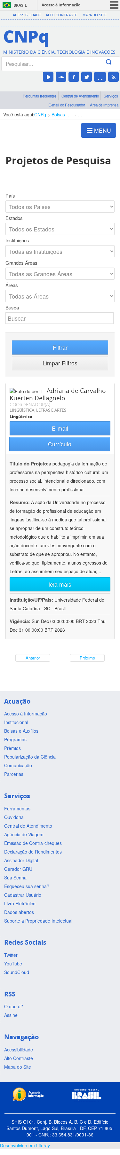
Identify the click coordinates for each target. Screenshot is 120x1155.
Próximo (87, 658)
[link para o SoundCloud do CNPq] (61, 77)
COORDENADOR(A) (30, 404)
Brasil (20, 5)
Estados (14, 218)
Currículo (59, 444)
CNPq (40, 114)
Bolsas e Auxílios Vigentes (62, 114)
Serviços (111, 95)
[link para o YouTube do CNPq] (48, 77)
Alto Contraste (61, 15)
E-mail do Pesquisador (66, 104)
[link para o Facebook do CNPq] (73, 77)
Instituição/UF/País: (32, 599)
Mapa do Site (95, 15)
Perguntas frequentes (40, 95)
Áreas (11, 285)
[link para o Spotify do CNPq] (100, 77)
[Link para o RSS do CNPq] (113, 77)
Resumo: (20, 502)
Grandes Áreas (21, 263)
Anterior (33, 658)
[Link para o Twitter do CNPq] (86, 77)
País (10, 195)
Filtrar (60, 347)
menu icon (114, 5)
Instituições (17, 240)
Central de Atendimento (80, 95)
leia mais (60, 584)
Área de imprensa (104, 104)
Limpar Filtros (60, 363)
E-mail (60, 428)
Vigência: (21, 621)
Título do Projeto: (29, 463)
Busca (12, 307)
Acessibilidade (27, 15)
